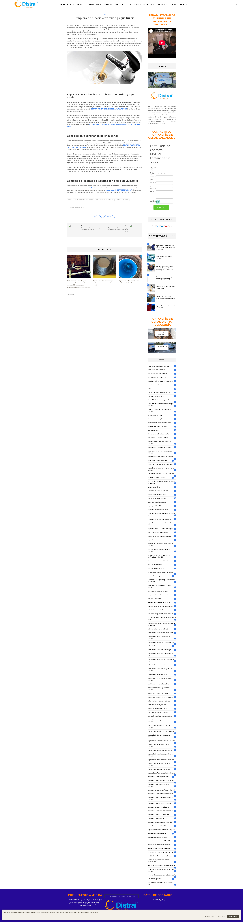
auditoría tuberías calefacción (157, 377)
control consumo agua (155, 415)
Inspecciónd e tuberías (154, 540)
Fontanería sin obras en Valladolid (158, 491)
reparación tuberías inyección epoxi (158, 807)
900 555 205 (159, 899)
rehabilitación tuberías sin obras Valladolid (160, 697)
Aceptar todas (233, 916)
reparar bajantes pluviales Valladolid (159, 841)
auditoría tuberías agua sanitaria (157, 373)
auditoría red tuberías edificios (157, 370)
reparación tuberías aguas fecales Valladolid (161, 790)
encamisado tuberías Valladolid (157, 460)
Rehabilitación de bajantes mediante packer (161, 642)
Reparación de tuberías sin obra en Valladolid (161, 760)
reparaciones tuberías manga (157, 833)
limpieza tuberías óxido (122, 199)
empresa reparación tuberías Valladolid (160, 447)
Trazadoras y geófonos (155, 879)
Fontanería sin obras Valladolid (157, 498)
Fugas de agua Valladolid (114, 4)
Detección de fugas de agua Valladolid (159, 423)
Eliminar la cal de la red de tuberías (158, 434)
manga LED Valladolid (154, 599)
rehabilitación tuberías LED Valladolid (159, 693)
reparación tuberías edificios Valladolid (159, 803)
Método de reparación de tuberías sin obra (161, 610)
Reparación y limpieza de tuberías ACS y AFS (161, 829)
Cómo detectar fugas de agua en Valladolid (161, 400)
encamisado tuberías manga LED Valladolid (161, 457)
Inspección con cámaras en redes (158, 509)
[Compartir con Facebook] (95, 216)
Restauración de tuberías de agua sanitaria (161, 852)
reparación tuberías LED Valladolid (158, 814)
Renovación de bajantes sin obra (158, 712)
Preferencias (221, 916)
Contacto (183, 4)
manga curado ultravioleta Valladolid (159, 595)
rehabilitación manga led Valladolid (158, 684)
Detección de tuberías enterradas (158, 426)
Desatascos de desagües (155, 419)
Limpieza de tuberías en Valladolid (158, 561)
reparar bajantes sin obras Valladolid (159, 845)
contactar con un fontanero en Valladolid (81, 188)
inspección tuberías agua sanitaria (158, 532)
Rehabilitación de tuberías (155, 646)
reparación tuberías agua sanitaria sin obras (161, 780)
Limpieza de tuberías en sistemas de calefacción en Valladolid (159, 556)
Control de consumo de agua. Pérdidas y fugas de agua (165, 278)
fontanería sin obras (154, 487)
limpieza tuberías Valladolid (76, 207)
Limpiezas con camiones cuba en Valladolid (161, 572)
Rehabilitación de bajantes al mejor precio (161, 633)
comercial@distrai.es (160, 901)
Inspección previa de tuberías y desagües (160, 528)
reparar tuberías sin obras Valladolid (159, 848)
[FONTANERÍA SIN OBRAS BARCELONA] (162, 352)
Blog (174, 4)
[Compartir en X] (100, 216)
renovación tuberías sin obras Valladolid (160, 716)
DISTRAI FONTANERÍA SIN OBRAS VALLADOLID (109, 109)
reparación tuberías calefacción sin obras (160, 794)
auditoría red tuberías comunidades (158, 366)
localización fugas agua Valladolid (158, 591)
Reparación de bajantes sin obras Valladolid (161, 731)
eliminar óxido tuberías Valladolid (83, 199)
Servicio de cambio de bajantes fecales (160, 856)
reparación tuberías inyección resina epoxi (160, 811)
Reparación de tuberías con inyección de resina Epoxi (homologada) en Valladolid (164, 268)
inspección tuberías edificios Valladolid (159, 536)
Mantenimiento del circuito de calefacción (160, 606)
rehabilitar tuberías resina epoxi (157, 708)
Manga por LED (95, 4)
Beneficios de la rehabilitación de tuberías (160, 381)
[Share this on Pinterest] (104, 216)
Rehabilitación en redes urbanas (157, 674)
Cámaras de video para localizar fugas (159, 392)
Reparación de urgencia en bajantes (159, 769)
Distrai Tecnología (153, 430)
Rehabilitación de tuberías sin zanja (158, 665)
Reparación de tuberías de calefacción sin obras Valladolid (165, 297)
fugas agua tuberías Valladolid (157, 502)
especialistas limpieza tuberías (104, 199)
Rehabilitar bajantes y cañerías (157, 705)
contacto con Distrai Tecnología (87, 902)
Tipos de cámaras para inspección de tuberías (162, 875)
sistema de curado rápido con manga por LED (162, 865)
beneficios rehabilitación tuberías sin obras (161, 385)
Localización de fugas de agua (157, 576)
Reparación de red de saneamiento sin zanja (161, 741)
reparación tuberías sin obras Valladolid (160, 822)
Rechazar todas (209, 916)
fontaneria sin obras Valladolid (157, 494)
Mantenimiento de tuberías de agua (159, 602)
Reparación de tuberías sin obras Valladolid (148, 4)
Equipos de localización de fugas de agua (160, 464)
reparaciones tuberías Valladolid (157, 837)
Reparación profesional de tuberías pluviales (161, 773)
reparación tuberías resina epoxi (157, 818)
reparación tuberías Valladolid (157, 826)
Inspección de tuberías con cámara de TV (160, 519)
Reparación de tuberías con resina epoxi (160, 750)
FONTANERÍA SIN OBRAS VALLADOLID (164, 257)
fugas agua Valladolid (154, 506)
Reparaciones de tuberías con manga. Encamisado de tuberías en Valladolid (165, 247)
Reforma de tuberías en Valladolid (158, 629)
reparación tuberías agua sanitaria (158, 777)
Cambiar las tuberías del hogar (157, 396)
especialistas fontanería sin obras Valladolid (161, 474)
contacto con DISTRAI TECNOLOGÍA (119, 190)
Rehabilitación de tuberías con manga (159, 650)
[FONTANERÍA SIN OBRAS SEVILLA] (162, 338)
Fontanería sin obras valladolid (72, 4)
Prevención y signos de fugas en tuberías (160, 614)
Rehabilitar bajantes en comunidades (159, 701)
